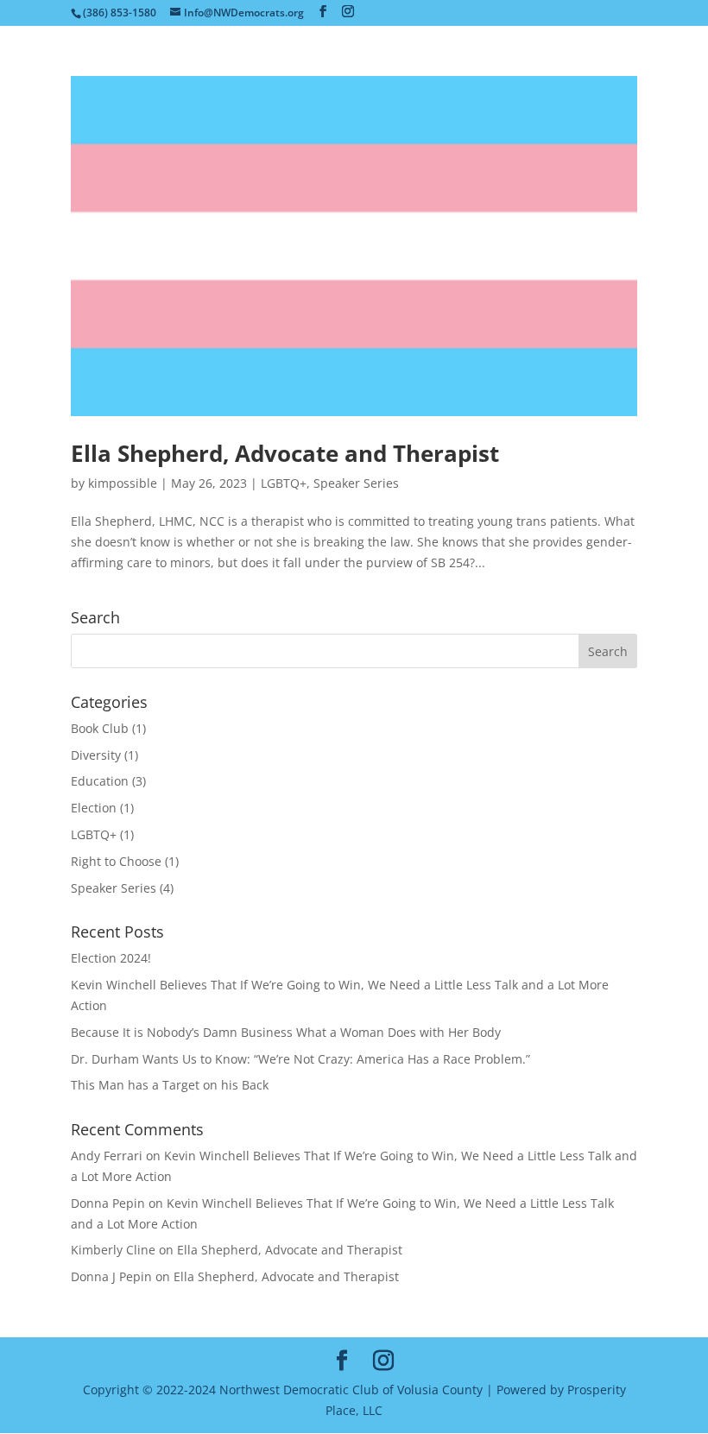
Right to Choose (116, 861)
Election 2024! (111, 958)
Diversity (96, 755)
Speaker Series (356, 483)
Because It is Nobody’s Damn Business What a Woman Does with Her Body (286, 1032)
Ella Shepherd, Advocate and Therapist (285, 453)
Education (100, 781)
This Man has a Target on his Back (170, 1085)
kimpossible (122, 483)
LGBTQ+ (284, 483)
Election (94, 807)
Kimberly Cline (113, 1249)
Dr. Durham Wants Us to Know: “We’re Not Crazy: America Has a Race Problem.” (300, 1059)
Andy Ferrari (106, 1155)
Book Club (100, 728)
